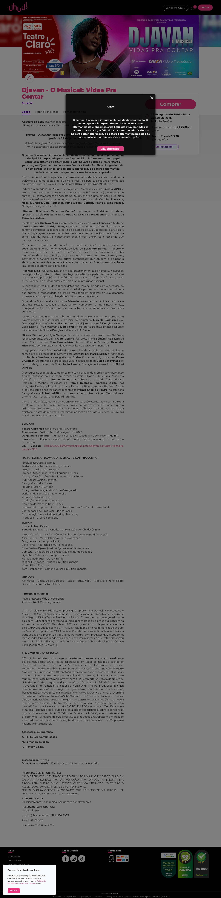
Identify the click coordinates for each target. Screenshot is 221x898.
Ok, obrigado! (110, 149)
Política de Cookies (27, 883)
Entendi (14, 890)
